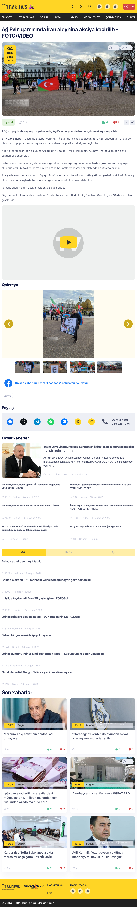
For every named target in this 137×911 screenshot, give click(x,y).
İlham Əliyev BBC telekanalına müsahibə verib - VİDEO (30, 505)
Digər (15, 684)
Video (58, 474)
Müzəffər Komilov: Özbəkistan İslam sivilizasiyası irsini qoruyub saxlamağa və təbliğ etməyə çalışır (30, 528)
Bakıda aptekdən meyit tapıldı (22, 561)
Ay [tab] (113, 552)
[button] (128, 324)
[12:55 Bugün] (34, 832)
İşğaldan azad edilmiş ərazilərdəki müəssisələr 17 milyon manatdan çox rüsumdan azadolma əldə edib (30, 798)
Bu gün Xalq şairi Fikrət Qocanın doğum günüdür (95, 526)
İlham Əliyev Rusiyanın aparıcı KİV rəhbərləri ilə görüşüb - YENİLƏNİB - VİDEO (32, 486)
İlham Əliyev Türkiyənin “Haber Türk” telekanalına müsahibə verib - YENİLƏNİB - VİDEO (101, 507)
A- (126, 122)
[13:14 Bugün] (102, 713)
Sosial (44, 17)
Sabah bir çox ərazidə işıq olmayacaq (27, 635)
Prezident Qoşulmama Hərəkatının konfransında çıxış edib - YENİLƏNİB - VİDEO (101, 486)
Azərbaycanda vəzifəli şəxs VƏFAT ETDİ (101, 793)
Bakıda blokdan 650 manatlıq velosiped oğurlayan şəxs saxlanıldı (46, 580)
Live (132, 6)
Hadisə (73, 17)
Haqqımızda (55, 885)
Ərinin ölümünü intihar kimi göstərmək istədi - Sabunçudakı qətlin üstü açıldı (53, 653)
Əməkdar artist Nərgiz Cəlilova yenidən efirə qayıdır (37, 672)
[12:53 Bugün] (102, 832)
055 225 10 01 (121, 423)
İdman (59, 17)
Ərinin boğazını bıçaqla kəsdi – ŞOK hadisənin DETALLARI (41, 616)
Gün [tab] (24, 552)
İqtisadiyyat (26, 17)
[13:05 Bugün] (34, 773)
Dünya (131, 17)
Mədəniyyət (92, 17)
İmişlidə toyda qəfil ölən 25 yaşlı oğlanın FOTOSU (35, 598)
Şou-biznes (113, 17)
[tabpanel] (68, 622)
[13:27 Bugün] (34, 713)
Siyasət (7, 17)
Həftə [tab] (68, 552)
